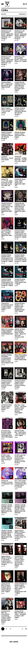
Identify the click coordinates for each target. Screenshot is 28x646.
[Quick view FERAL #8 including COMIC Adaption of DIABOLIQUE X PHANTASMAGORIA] (24, 351)
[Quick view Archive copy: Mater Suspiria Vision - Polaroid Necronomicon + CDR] (11, 451)
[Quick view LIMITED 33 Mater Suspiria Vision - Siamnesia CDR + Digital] (24, 128)
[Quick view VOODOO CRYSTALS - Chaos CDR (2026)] (11, 153)
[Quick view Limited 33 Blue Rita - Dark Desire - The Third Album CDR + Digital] (24, 427)
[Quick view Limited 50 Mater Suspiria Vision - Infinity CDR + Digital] (11, 401)
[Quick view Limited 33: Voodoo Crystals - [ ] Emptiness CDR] (11, 477)
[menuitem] (14, 14)
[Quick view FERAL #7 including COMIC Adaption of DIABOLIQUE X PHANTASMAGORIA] (11, 325)
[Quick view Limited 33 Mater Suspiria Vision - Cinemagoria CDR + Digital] (24, 275)
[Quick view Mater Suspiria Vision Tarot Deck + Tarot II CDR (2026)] (11, 104)
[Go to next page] (26, 628)
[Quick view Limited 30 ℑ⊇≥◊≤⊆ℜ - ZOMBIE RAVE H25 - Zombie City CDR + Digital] (24, 153)
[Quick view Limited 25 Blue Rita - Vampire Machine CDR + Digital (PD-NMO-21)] (11, 227)
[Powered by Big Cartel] (14, 642)
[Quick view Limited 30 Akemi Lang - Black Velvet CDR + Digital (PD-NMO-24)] (24, 175)
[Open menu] (2, 4)
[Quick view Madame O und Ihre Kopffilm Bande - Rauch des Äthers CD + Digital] (24, 53)
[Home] (7, 4)
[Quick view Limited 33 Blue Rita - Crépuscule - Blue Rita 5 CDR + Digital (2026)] (11, 78)
